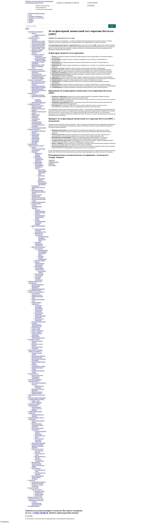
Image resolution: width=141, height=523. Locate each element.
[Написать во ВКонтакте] (89, 5)
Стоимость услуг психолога (36, 18)
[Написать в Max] (92, 5)
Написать (51, 163)
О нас (30, 15)
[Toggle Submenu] (42, 32)
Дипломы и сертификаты (35, 16)
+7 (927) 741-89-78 (92, 2)
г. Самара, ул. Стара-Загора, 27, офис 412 (67, 2)
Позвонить (51, 160)
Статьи (30, 22)
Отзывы (30, 19)
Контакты (31, 20)
